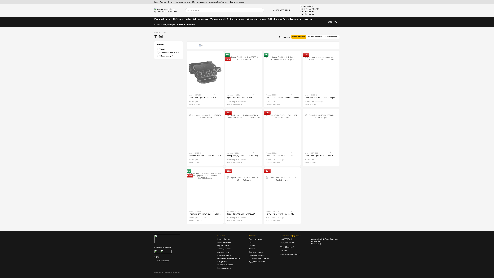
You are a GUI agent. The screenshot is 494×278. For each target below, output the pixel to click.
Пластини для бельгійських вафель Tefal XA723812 (327, 98)
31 (253, 95)
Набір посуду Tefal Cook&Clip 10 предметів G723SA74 (251, 156)
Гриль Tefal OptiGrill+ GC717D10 (280, 214)
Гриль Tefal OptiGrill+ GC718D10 (241, 214)
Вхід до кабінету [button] (255, 239)
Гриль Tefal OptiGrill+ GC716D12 (241, 98)
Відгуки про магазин (237, 2)
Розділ (160, 45)
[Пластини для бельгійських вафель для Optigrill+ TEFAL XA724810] (205, 188)
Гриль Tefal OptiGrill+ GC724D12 (319, 156)
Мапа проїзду (316, 244)
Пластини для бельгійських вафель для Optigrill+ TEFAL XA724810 (218, 214)
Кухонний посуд (162, 19)
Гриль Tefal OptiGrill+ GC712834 (202, 98)
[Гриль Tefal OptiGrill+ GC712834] (205, 72)
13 (253, 153)
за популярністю (298, 37)
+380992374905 (281, 10)
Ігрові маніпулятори (164, 24)
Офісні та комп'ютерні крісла (283, 19)
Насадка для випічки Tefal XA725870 (205, 156)
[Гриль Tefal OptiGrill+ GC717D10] (282, 188)
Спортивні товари (256, 19)
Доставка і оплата (183, 2)
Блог (156, 2)
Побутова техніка (182, 19)
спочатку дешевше (314, 37)
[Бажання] (331, 10)
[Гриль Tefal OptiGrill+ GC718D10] (243, 188)
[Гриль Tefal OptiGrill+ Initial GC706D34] (282, 72)
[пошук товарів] (262, 10)
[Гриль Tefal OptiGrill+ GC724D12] (321, 130)
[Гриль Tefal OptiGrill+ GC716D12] (243, 72)
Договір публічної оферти (218, 2)
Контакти (171, 2)
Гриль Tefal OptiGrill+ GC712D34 (280, 156)
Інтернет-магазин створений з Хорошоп (167, 272)
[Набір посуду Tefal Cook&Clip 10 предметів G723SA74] (243, 130)
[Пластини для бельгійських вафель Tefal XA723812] (321, 72)
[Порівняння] (324, 10)
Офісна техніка (200, 19)
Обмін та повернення (199, 2)
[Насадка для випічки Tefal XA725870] (205, 130)
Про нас (163, 2)
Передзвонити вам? (287, 243)
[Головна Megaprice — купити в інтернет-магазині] (167, 239)
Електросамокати (186, 24)
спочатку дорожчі (331, 37)
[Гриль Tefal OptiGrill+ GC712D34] (282, 130)
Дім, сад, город (237, 19)
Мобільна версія (163, 261)
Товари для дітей (219, 19)
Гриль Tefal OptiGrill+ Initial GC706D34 (282, 98)
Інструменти (306, 19)
